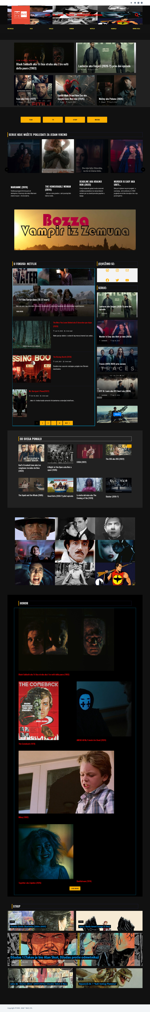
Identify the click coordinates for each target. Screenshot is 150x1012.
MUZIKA (70, 15)
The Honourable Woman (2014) (23, 188)
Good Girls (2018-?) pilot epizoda (60, 496)
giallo (51, 28)
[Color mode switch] (131, 3)
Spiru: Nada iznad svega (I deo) (94, 926)
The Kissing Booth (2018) (62, 357)
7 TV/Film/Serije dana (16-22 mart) (33, 299)
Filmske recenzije (29, 60)
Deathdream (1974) (84, 881)
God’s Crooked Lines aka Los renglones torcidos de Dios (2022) (29, 468)
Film (47, 15)
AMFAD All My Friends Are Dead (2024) (91, 740)
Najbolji (113, 28)
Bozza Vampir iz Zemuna (89, 15)
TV (54, 15)
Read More (19, 311)
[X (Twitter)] (138, 3)
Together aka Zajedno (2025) (30, 882)
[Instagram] (142, 3)
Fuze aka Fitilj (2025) (26, 98)
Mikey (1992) (23, 817)
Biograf (21, 102)
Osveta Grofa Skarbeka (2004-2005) (28, 926)
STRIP (61, 15)
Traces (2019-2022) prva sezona (112, 363)
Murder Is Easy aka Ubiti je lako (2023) (115, 336)
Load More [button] (75, 888)
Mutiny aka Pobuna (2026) (111, 98)
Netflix (92, 28)
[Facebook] (135, 3)
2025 (31, 28)
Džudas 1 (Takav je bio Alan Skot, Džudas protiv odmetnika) (54, 957)
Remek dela (136, 28)
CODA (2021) (81, 462)
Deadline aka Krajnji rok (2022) (56, 183)
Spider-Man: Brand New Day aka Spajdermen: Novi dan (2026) (72, 97)
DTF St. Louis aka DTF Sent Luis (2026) (115, 391)
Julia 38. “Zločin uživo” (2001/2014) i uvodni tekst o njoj (38, 984)
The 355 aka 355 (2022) (115, 458)
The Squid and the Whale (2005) (30, 495)
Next (66, 423)
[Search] (137, 15)
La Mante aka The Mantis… (123, 180)
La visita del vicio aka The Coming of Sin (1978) (86, 496)
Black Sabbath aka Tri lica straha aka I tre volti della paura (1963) (42, 66)
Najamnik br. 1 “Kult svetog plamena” (98, 984)
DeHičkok (83, 69)
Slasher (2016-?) (112, 496)
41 (59, 423)
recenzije (10, 28)
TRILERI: (117, 414)
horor (72, 28)
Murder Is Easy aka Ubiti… (90, 183)
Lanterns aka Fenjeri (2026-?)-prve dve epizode (104, 66)
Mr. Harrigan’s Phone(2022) (39, 391)
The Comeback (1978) (27, 743)
